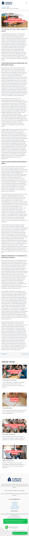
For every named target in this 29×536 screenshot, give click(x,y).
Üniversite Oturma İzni (8, 434)
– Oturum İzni (14, 505)
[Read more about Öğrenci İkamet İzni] (14, 452)
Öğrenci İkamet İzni (8, 460)
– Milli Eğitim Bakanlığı (14, 507)
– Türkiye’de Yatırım (14, 508)
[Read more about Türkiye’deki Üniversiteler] (14, 371)
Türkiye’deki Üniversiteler (9, 380)
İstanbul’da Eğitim (7, 408)
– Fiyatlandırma (14, 503)
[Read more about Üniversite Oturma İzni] (14, 425)
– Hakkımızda (14, 502)
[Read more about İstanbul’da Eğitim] (14, 399)
